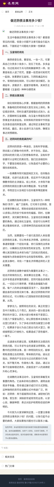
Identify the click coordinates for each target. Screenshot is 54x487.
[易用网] (13, 6)
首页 (7, 12)
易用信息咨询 (29, 479)
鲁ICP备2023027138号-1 (35, 483)
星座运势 (19, 12)
